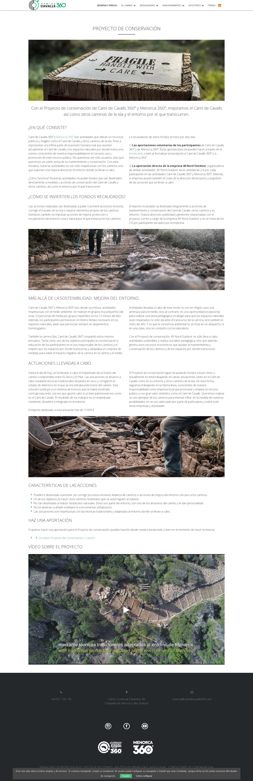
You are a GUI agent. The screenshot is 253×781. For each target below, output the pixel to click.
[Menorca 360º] (143, 747)
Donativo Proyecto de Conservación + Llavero (67, 538)
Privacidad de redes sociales (61, 767)
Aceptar (126, 776)
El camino (127, 5)
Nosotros (195, 5)
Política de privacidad (131, 767)
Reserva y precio (107, 5)
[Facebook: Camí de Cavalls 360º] (127, 726)
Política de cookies (98, 767)
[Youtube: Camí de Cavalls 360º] (145, 726)
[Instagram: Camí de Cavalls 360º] (108, 726)
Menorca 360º (65, 137)
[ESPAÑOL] (220, 6)
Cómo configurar (144, 776)
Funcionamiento (171, 5)
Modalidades (147, 5)
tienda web (136, 153)
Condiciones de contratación (190, 767)
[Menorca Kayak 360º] (110, 747)
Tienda (211, 5)
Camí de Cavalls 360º (47, 5)
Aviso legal (158, 767)
